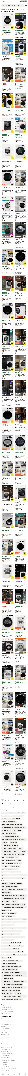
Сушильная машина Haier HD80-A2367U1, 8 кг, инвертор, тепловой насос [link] (20, 684)
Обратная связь (4, 1062)
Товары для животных (6, 1051)
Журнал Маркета (5, 1066)
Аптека (2, 1038)
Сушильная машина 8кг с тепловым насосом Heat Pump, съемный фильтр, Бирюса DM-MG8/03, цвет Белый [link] (7, 112)
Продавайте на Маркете (6, 1009)
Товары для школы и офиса (7, 1047)
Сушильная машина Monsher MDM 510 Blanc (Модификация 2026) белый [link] (7, 532)
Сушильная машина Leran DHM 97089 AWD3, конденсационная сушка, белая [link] (19, 323)
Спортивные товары (5, 1049)
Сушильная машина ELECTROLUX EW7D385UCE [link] (6, 163)
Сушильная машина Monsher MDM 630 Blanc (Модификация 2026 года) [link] (20, 216)
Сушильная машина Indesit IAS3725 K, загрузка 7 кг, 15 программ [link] (19, 86)
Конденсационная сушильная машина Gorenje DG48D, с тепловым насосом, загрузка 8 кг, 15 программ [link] (19, 532)
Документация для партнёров (8, 1011)
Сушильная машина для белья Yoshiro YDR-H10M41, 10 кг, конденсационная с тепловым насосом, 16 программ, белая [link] (7, 295)
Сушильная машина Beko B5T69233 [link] (6, 454)
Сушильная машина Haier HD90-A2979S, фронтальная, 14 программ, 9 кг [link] (6, 738)
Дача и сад (3, 1043)
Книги (2, 1045)
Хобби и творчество (5, 1041)
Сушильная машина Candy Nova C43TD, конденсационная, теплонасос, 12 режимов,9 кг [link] (6, 658)
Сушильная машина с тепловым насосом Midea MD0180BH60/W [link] (7, 427)
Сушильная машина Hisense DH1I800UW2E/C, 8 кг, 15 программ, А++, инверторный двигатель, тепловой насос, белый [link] (20, 608)
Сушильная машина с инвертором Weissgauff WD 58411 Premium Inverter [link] (7, 505)
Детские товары (5, 1055)
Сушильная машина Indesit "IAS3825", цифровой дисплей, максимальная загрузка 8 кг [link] (20, 635)
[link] (13, 813)
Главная (3, 1074)
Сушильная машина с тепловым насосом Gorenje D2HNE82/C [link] (20, 242)
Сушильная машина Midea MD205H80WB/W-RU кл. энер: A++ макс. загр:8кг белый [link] (20, 269)
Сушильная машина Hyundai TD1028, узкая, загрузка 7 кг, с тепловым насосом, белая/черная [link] (20, 375)
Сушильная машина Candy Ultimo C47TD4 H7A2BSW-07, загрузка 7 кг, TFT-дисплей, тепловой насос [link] (7, 269)
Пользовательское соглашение (8, 1060)
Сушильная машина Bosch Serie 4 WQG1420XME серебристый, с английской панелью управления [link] (19, 658)
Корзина (19, 1074)
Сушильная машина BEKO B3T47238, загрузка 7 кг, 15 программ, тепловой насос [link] (6, 480)
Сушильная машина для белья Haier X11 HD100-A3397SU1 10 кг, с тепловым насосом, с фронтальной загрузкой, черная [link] (7, 400)
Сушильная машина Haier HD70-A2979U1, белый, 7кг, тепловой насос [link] (20, 112)
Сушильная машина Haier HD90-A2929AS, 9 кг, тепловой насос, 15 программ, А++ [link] (20, 190)
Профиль (25, 1074)
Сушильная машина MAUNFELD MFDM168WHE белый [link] (20, 738)
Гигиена (3, 1030)
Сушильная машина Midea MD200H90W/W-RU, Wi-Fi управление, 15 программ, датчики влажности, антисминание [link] (20, 137)
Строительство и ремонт (6, 1053)
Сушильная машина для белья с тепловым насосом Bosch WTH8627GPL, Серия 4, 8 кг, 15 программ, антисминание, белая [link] (7, 216)
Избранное (14, 1074)
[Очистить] (22, 5)
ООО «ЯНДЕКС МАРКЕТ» (10, 1068)
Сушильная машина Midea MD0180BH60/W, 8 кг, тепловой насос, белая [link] (20, 559)
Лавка (8, 1074)
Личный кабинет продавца (7, 1007)
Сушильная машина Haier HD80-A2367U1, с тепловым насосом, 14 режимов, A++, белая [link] (7, 790)
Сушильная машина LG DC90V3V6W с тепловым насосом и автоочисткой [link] (20, 163)
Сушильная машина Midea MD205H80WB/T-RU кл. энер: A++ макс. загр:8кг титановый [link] (20, 712)
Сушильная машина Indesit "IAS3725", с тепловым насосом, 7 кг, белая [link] (20, 480)
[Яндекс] (11, 1071)
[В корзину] (12, 27)
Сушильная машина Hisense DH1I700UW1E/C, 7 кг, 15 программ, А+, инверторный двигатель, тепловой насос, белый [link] (7, 349)
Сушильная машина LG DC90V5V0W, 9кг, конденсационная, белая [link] (20, 790)
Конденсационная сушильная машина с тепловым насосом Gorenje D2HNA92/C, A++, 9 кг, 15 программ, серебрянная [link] (7, 242)
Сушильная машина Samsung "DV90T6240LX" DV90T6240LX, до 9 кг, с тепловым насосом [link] (7, 137)
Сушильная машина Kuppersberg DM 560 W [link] (7, 190)
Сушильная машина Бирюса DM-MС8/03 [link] (6, 323)
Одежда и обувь (5, 1034)
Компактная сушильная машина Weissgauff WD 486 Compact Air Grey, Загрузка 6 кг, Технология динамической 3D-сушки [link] (7, 608)
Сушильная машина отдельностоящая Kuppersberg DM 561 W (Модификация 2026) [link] (7, 375)
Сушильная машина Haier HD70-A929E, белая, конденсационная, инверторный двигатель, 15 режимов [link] (7, 33)
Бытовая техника (5, 1028)
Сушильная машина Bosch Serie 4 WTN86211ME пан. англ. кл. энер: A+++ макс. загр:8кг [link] (7, 583)
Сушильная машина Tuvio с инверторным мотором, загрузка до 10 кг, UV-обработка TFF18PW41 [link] (20, 33)
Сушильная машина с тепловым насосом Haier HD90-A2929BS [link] (20, 764)
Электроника (4, 1032)
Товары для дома (5, 1036)
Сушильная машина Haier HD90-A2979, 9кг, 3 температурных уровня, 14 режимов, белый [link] (7, 712)
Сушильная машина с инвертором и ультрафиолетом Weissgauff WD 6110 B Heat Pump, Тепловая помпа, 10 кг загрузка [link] (7, 86)
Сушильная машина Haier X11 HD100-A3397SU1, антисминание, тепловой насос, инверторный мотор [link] (6, 559)
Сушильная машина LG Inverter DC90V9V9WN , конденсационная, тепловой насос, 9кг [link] (20, 454)
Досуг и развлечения (6, 1024)
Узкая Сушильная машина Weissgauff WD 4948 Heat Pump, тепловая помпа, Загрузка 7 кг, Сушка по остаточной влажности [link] (20, 349)
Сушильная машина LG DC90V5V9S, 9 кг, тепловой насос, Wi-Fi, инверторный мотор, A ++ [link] (20, 505)
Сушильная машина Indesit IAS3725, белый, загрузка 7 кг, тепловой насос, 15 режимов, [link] (7, 684)
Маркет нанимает (5, 1064)
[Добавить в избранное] (12, 14)
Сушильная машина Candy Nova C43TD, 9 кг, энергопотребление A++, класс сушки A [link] (7, 635)
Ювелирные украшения (6, 1057)
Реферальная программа (6, 1018)
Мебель (3, 1026)
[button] (26, 5)
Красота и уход (4, 1040)
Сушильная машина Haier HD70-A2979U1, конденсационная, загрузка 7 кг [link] (20, 583)
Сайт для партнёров (5, 1013)
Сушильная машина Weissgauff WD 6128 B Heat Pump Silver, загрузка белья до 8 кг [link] (20, 427)
